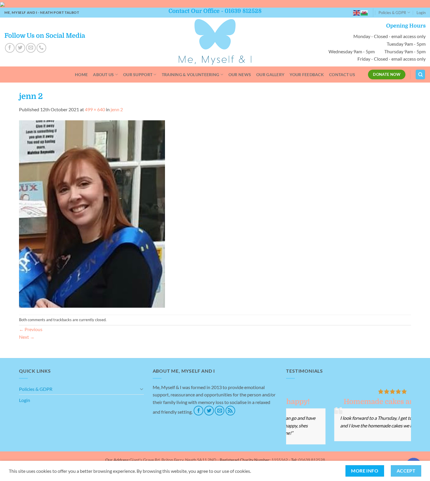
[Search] (420, 74)
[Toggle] (141, 388)
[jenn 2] (92, 213)
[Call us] (41, 48)
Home (81, 74)
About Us (103, 74)
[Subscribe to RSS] (230, 410)
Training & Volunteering (190, 74)
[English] (357, 12)
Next (27, 337)
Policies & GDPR (392, 12)
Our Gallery (270, 74)
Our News (239, 74)
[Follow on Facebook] (10, 48)
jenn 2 (117, 109)
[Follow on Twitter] (20, 48)
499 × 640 (95, 109)
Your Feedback (307, 74)
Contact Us (342, 74)
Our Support (137, 74)
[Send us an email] (31, 48)
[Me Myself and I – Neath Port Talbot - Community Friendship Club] (215, 42)
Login (421, 12)
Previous (30, 329)
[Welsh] (364, 12)
